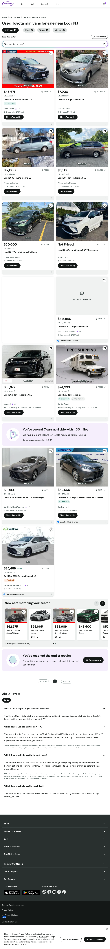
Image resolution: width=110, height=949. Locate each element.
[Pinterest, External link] (64, 892)
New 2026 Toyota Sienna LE (85, 631)
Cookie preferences (70, 939)
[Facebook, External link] (49, 892)
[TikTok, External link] (44, 892)
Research (44, 4)
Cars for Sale (15, 17)
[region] (55, 937)
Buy (22, 4)
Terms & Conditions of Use (13, 905)
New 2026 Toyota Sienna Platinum (13, 631)
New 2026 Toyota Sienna (37, 631)
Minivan (35, 17)
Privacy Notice (7, 910)
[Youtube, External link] (54, 892)
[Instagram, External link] (59, 892)
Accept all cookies (95, 939)
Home (4, 17)
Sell (32, 4)
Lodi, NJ (26, 17)
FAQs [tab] (6, 700)
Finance (58, 4)
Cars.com (43, 937)
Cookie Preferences (10, 922)
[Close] (107, 929)
